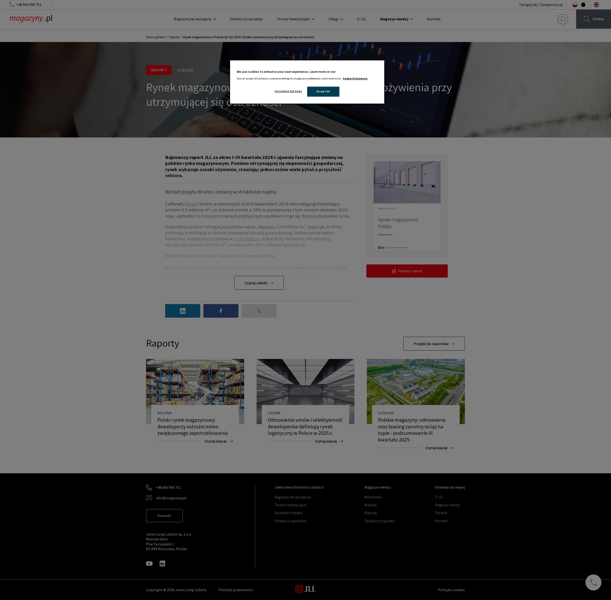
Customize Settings (288, 91)
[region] (307, 82)
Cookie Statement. (355, 78)
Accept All (323, 91)
